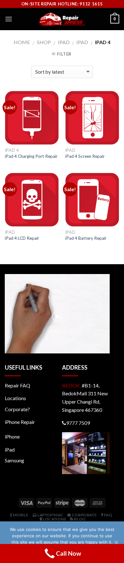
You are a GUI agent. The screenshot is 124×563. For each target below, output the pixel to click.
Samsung (14, 460)
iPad (64, 42)
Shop (44, 42)
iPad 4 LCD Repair (22, 238)
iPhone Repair (20, 422)
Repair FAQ (17, 385)
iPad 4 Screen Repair (85, 156)
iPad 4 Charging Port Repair (31, 156)
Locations (15, 398)
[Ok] (116, 542)
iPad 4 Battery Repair (86, 238)
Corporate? (17, 409)
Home (22, 42)
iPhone (12, 436)
